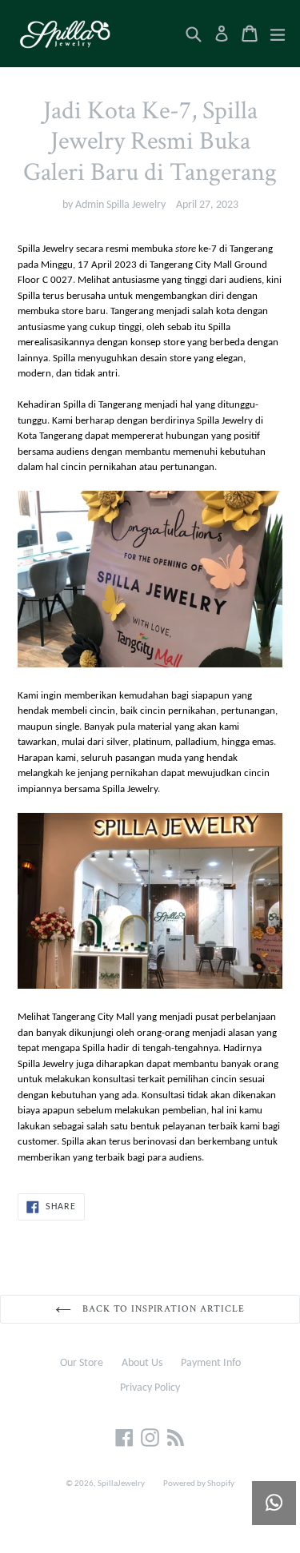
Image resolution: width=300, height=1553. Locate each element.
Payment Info (211, 1363)
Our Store (81, 1363)
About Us (142, 1363)
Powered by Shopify (198, 1483)
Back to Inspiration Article (162, 1309)
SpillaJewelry (121, 1483)
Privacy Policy (150, 1388)
